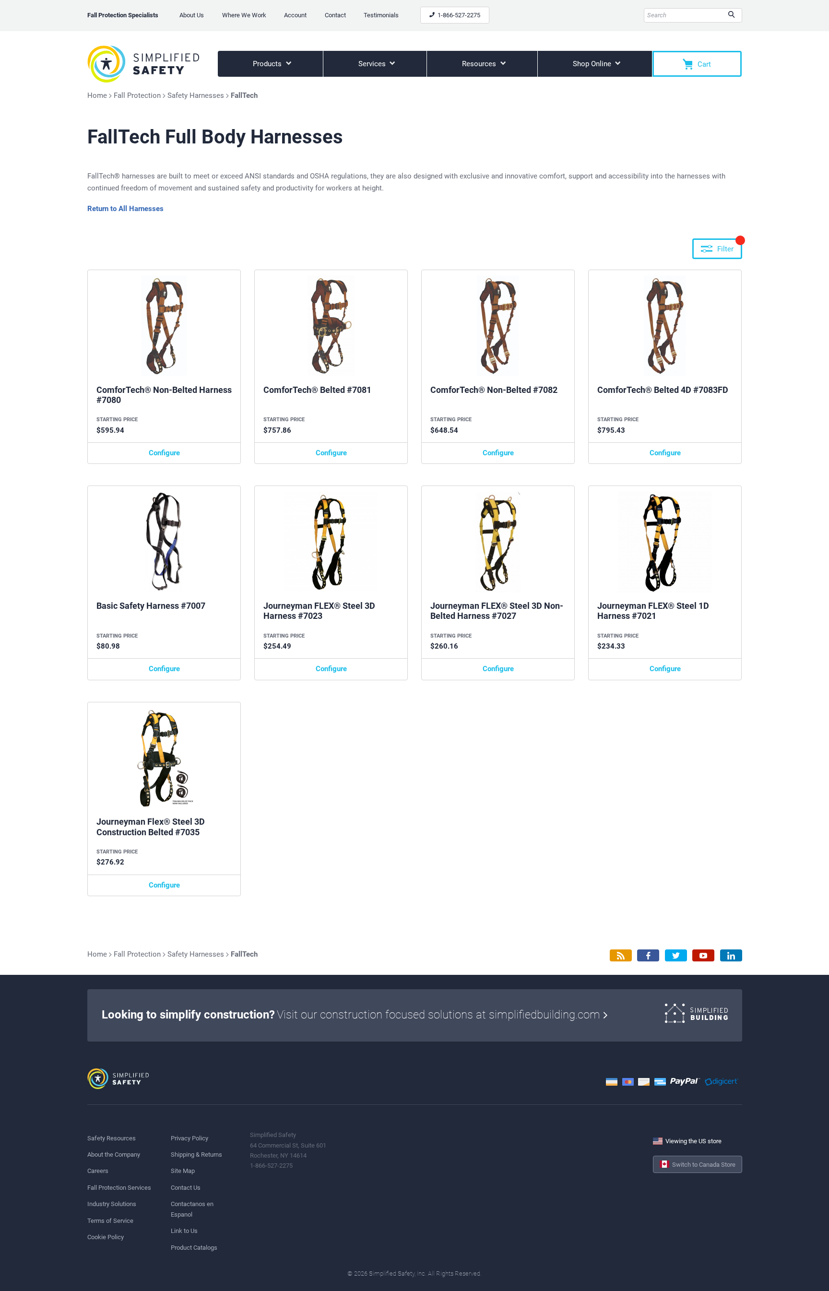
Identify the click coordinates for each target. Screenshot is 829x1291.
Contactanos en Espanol (192, 1209)
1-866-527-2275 (458, 15)
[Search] (731, 15)
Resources (480, 63)
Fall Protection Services (119, 1187)
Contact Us (186, 1187)
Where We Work (244, 15)
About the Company (113, 1154)
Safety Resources (111, 1138)
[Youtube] (703, 955)
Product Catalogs (194, 1247)
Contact (335, 15)
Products (268, 63)
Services (373, 63)
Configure (164, 453)
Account (295, 15)
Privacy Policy (189, 1138)
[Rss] (621, 955)
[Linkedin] (731, 955)
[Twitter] (676, 955)
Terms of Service (110, 1220)
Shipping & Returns (196, 1154)
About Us (191, 15)
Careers (97, 1170)
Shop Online (593, 63)
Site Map (183, 1170)
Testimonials (381, 15)
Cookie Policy (105, 1237)
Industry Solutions (111, 1204)
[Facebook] (648, 955)
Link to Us (184, 1230)
